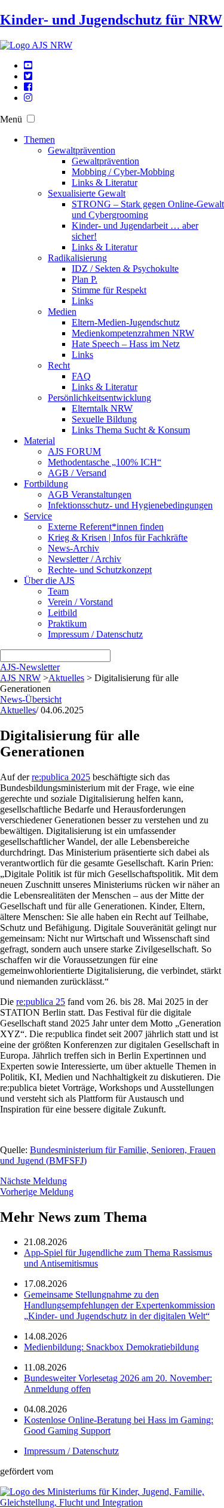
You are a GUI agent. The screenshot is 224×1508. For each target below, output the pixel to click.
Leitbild (62, 613)
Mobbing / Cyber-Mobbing (123, 172)
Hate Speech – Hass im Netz (126, 344)
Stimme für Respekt (109, 290)
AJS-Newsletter (30, 667)
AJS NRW (20, 678)
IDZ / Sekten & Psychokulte (125, 268)
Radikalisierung (77, 258)
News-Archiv (73, 548)
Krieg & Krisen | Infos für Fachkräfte (118, 537)
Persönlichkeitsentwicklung (99, 398)
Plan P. (84, 279)
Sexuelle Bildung (104, 419)
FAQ (81, 376)
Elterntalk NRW (102, 408)
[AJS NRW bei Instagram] (28, 98)
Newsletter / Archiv (84, 559)
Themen (39, 139)
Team (58, 591)
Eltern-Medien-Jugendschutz (126, 322)
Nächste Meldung (33, 1181)
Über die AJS (49, 580)
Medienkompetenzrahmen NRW (133, 333)
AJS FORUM (74, 451)
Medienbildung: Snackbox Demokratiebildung (111, 1347)
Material (39, 441)
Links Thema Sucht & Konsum (131, 430)
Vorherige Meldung (36, 1192)
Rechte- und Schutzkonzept (100, 570)
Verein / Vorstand (80, 602)
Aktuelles (66, 678)
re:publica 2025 (61, 777)
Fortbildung (46, 484)
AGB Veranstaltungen (89, 494)
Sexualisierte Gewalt (86, 193)
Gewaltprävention (81, 150)
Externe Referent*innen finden (106, 527)
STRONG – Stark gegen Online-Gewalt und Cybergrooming (148, 209)
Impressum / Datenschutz (95, 634)
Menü (11, 119)
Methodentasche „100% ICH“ (104, 462)
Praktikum (67, 623)
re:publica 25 (40, 1002)
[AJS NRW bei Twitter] (28, 76)
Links (82, 301)
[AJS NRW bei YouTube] (28, 65)
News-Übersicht (31, 699)
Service (38, 516)
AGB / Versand (77, 473)
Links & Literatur (104, 182)
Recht (59, 365)
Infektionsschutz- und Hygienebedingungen (130, 505)
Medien (62, 311)
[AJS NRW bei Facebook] (28, 87)
